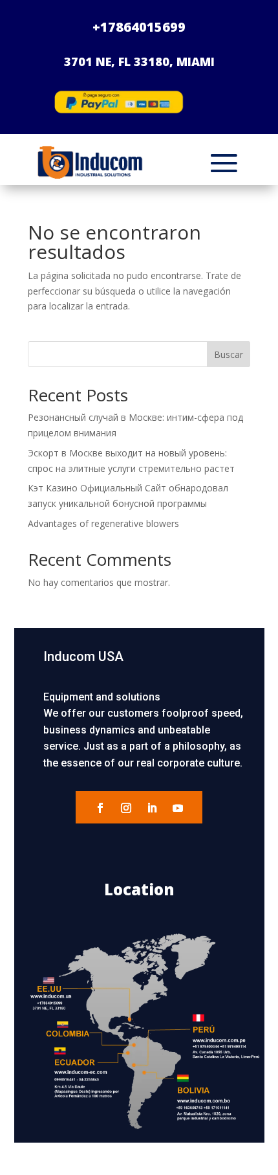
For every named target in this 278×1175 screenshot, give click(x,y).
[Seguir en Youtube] (177, 808)
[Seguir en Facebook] (100, 808)
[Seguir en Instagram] (126, 808)
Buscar (228, 354)
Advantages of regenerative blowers (103, 523)
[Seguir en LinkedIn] (152, 808)
